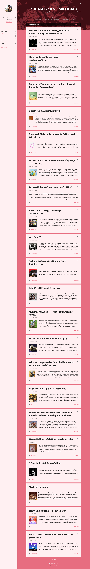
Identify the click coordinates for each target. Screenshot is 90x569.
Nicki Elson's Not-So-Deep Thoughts (54, 8)
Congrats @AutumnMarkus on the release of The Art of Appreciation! (52, 85)
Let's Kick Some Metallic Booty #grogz (49, 338)
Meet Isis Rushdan (38, 486)
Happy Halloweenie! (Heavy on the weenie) (51, 439)
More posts (53, 559)
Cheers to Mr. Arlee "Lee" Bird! (45, 110)
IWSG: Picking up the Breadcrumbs (47, 388)
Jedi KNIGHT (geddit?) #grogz (44, 287)
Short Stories (65, 19)
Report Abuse (4, 47)
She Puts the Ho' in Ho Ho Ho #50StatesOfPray (44, 59)
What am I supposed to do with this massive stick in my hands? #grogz (51, 364)
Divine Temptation (55, 19)
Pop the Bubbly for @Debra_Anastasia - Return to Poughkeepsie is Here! (49, 32)
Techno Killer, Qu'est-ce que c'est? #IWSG (50, 187)
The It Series (38, 19)
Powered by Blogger (54, 563)
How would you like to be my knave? (47, 510)
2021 (2, 33)
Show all (77, 24)
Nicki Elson (8, 14)
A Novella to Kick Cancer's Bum (45, 462)
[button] (77, 30)
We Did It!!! (35, 237)
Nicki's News (74, 19)
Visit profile (8, 21)
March (3, 36)
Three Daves (46, 19)
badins (56, 565)
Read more (76, 49)
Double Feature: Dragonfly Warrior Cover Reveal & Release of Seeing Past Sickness (50, 414)
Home (32, 19)
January (3, 38)
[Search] (80, 3)
